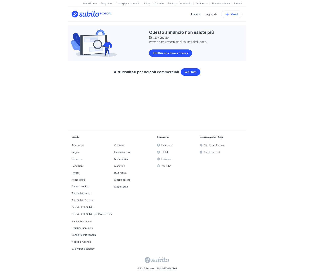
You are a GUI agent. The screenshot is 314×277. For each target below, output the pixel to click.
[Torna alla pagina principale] (92, 14)
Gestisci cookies (81, 186)
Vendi (235, 14)
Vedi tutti (190, 72)
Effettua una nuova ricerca (170, 53)
